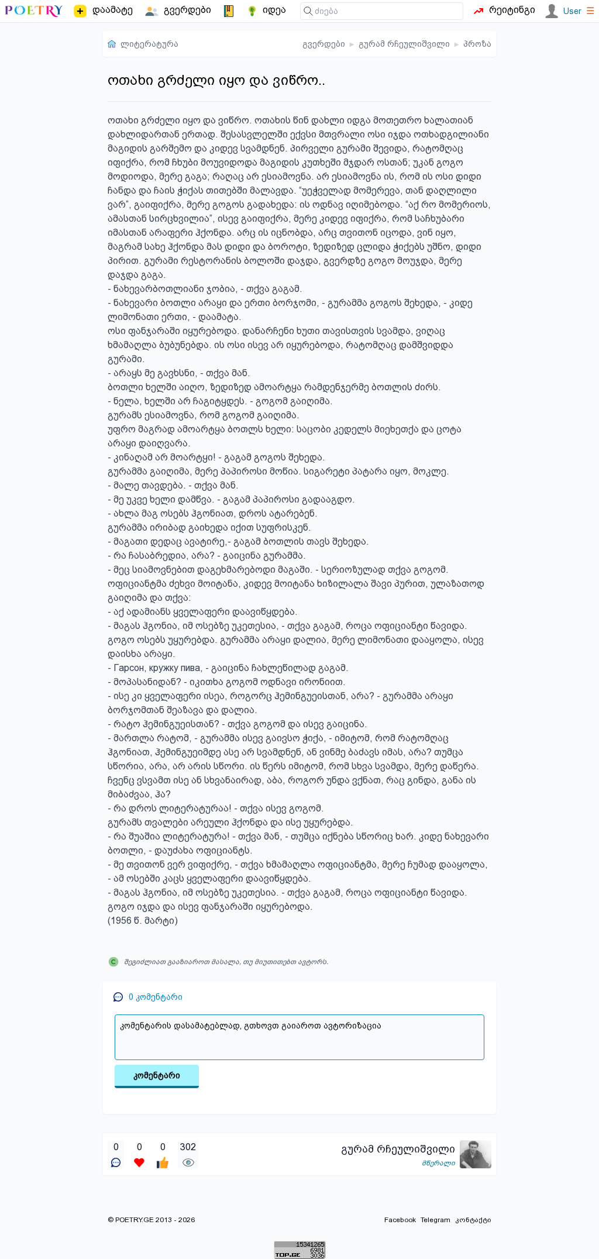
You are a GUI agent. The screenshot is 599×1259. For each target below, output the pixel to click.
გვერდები (323, 44)
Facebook (400, 1220)
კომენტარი (156, 1075)
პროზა (477, 44)
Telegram (435, 1220)
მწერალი (438, 1163)
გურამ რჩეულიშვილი (404, 44)
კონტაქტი (473, 1220)
